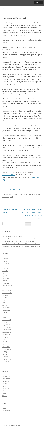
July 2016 (5, 298)
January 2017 (6, 283)
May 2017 (5, 273)
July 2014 (5, 337)
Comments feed (7, 413)
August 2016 (6, 295)
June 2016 (5, 300)
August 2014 (6, 334)
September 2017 (7, 263)
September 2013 (7, 361)
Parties (4, 383)
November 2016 (7, 288)
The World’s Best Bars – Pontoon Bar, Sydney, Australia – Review (21, 239)
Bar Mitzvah (21, 194)
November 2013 (7, 357)
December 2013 (7, 354)
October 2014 (6, 330)
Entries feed (6, 410)
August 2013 (6, 364)
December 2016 (7, 285)
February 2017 (6, 281)
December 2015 (7, 315)
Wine (37, 194)
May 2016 (5, 303)
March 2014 (6, 347)
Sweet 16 (5, 393)
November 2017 (7, 258)
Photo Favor (6, 388)
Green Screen (6, 381)
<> (3, 9)
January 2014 (6, 352)
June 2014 (5, 339)
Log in (4, 408)
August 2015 (6, 325)
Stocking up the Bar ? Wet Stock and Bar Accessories (18, 241)
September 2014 (7, 332)
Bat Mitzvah (6, 379)
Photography (6, 391)
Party (4, 386)
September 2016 (7, 293)
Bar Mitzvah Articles (17, 189)
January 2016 (6, 312)
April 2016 (5, 305)
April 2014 (5, 344)
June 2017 (5, 271)
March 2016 (6, 308)
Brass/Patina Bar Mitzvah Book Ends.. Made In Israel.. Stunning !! (21, 244)
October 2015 (6, 320)
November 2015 (7, 317)
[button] (38, 2)
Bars (33, 194)
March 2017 (6, 278)
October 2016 (6, 290)
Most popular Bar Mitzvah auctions (13, 236)
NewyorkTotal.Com (8, 175)
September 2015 (7, 322)
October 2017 (6, 261)
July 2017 (5, 268)
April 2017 (5, 276)
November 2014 (7, 327)
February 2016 (6, 310)
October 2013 (6, 359)
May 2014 (5, 342)
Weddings (5, 396)
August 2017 (6, 266)
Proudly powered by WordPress (11, 425)
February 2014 (6, 349)
